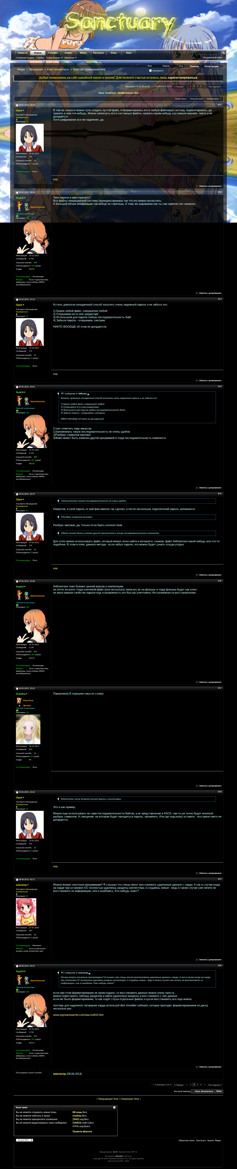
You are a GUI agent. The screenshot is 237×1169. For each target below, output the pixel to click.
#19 (219, 879)
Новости (22, 53)
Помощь (194, 66)
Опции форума (53, 58)
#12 (219, 192)
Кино (128, 53)
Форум (37, 53)
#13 (219, 299)
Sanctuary (201, 1140)
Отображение (213, 99)
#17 (219, 688)
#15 (219, 494)
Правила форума (82, 1131)
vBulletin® (119, 1156)
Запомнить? (158, 71)
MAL (55, 179)
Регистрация (211, 66)
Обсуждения (36, 69)
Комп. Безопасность (58, 69)
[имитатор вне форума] (26, 912)
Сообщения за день (25, 58)
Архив (210, 1140)
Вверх (219, 1092)
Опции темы (180, 99)
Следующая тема (130, 1099)
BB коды (77, 1112)
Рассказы (98, 53)
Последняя (213, 87)
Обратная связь (187, 1140)
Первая (179, 87)
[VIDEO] (77, 1123)
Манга (83, 53)
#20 (219, 966)
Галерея (53, 53)
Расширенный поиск (212, 57)
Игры (114, 53)
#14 (219, 386)
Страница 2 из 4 (163, 86)
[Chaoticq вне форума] (28, 729)
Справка (40, 58)
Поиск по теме (196, 99)
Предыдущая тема (108, 1099)
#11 (219, 105)
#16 (219, 581)
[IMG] (76, 1119)
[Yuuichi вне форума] (32, 237)
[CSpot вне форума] (30, 138)
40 (30, 760)
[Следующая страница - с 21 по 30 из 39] (205, 86)
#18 (219, 792)
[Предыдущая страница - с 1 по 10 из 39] (186, 86)
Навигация (69, 58)
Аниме (68, 53)
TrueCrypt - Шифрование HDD (122, 93)
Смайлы (77, 1115)
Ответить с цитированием (210, 186)
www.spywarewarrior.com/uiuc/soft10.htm (78, 1014)
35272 (31, 269)
